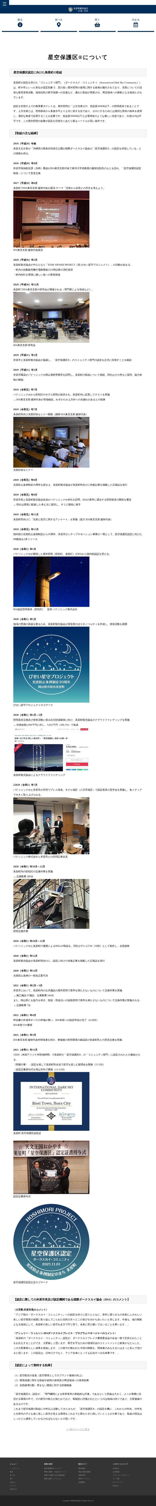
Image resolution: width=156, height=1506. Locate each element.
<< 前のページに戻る (78, 1429)
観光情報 (81, 1468)
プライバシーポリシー (121, 1475)
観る (20, 19)
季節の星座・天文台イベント (55, 1472)
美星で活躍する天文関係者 (54, 1475)
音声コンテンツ (84, 1479)
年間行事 (81, 1475)
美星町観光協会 (75, 1501)
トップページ (15, 1468)
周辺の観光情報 (84, 1472)
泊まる (135, 19)
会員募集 (116, 1472)
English (116, 1486)
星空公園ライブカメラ (52, 1479)
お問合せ (116, 1468)
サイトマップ (118, 1482)
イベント (13, 1486)
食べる (58, 19)
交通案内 (81, 1482)
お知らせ (13, 1489)
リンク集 (116, 1479)
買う (97, 19)
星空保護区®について (52, 1468)
